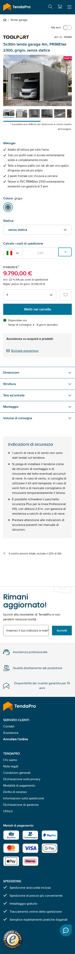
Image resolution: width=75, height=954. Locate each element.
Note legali (10, 766)
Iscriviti (62, 630)
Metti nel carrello (37, 309)
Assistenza (10, 732)
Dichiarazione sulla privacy (21, 779)
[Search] (50, 7)
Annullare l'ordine (15, 739)
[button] (59, 7)
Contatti (8, 726)
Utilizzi (8, 811)
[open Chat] (66, 930)
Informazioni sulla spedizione (23, 798)
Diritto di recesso (15, 792)
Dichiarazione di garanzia (20, 804)
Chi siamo (10, 760)
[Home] (5, 19)
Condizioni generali (17, 772)
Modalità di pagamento (19, 785)
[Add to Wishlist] (65, 294)
